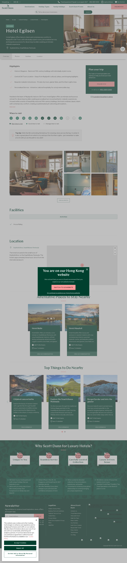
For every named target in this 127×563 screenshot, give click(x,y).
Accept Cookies (20, 543)
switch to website (63, 287)
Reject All (20, 548)
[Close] (36, 520)
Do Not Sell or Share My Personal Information (20, 554)
